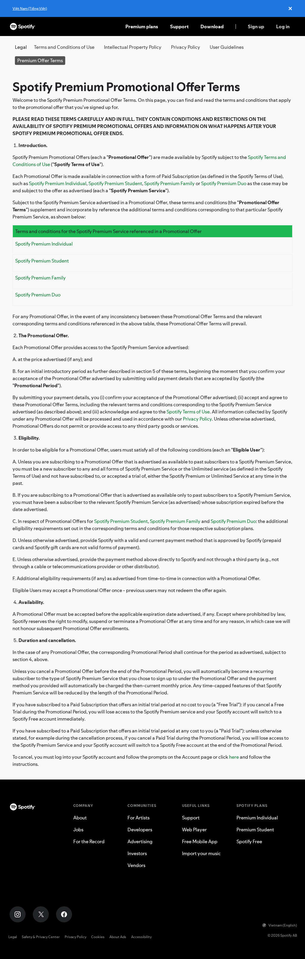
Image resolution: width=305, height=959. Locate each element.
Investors (137, 853)
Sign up (256, 26)
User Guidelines (227, 47)
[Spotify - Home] (23, 26)
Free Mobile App (199, 841)
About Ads (117, 936)
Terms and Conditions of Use (64, 47)
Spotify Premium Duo (223, 183)
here (234, 757)
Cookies (98, 936)
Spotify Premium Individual (57, 183)
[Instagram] (18, 914)
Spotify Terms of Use (188, 411)
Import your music (201, 853)
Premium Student (255, 829)
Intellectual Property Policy (132, 47)
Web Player (194, 829)
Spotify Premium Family (169, 183)
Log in (283, 26)
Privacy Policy (185, 47)
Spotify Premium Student (115, 183)
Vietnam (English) (282, 925)
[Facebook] (64, 914)
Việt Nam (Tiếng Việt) (30, 8)
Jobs (78, 829)
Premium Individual (257, 817)
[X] (41, 914)
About (80, 817)
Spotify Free (249, 841)
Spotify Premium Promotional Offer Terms (126, 87)
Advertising (139, 841)
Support (179, 26)
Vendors (136, 865)
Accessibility (141, 936)
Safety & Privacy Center (41, 936)
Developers (139, 829)
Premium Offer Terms (40, 60)
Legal (12, 936)
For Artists (138, 817)
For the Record (89, 841)
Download (212, 26)
